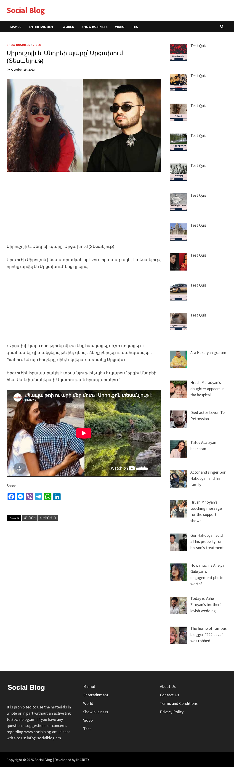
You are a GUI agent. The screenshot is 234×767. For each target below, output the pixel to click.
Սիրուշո (48, 518)
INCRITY (82, 759)
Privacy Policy (171, 711)
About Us (168, 686)
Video (120, 26)
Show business (95, 26)
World (68, 26)
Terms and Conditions (179, 703)
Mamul (15, 26)
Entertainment (42, 26)
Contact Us (169, 694)
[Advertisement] (84, 210)
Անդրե (30, 518)
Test (136, 26)
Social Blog (26, 10)
